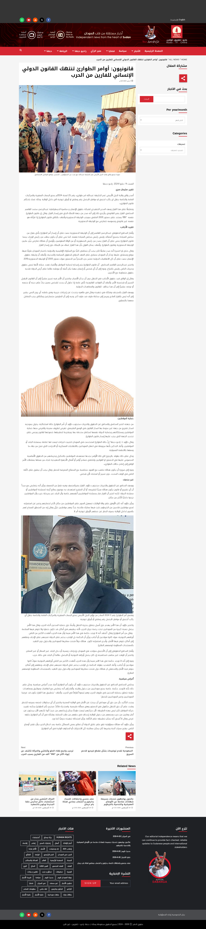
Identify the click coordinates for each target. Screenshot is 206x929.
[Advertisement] (103, 8)
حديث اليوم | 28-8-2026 (121, 851)
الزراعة (37, 854)
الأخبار (137, 51)
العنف (69, 866)
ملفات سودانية (53, 894)
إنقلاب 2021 (67, 849)
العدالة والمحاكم (31, 860)
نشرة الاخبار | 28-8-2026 (121, 857)
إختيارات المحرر (45, 843)
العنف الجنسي (57, 866)
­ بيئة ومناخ (48, 837)
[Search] (20, 50)
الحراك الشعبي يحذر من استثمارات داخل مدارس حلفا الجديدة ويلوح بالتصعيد (39, 801)
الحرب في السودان (65, 854)
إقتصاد (24, 843)
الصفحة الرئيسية (154, 51)
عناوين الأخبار (67, 883)
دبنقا (49, 51)
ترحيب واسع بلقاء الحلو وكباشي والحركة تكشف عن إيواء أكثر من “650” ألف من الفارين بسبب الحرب (47, 751)
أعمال (57, 843)
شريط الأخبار (26, 877)
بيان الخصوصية (178, 915)
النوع (25, 866)
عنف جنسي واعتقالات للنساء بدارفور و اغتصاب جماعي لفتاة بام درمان (78, 801)
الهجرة (69, 872)
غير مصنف (54, 883)
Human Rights (64, 837)
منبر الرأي (96, 51)
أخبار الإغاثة (67, 843)
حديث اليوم (49, 877)
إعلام (33, 843)
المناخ (33, 866)
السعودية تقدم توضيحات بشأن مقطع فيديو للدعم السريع (107, 751)
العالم (44, 860)
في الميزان (41, 883)
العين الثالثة (43, 866)
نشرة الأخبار (39, 894)
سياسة (123, 51)
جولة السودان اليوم (65, 877)
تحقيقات (59, 872)
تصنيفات (181, 144)
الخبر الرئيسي (49, 854)
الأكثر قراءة (32, 849)
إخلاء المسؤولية (164, 915)
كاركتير (69, 889)
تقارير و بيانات (32, 872)
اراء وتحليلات (54, 849)
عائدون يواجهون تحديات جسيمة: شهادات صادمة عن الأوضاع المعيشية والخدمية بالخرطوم (117, 801)
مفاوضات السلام (30, 889)
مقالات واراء (67, 894)
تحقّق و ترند (47, 872)
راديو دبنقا (80, 51)
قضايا (112, 51)
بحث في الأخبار (177, 89)
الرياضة (63, 51)
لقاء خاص (43, 889)
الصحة (69, 860)
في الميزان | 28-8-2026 (121, 836)
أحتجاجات (36, 837)
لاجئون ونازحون (57, 889)
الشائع (28, 854)
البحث (146, 99)
